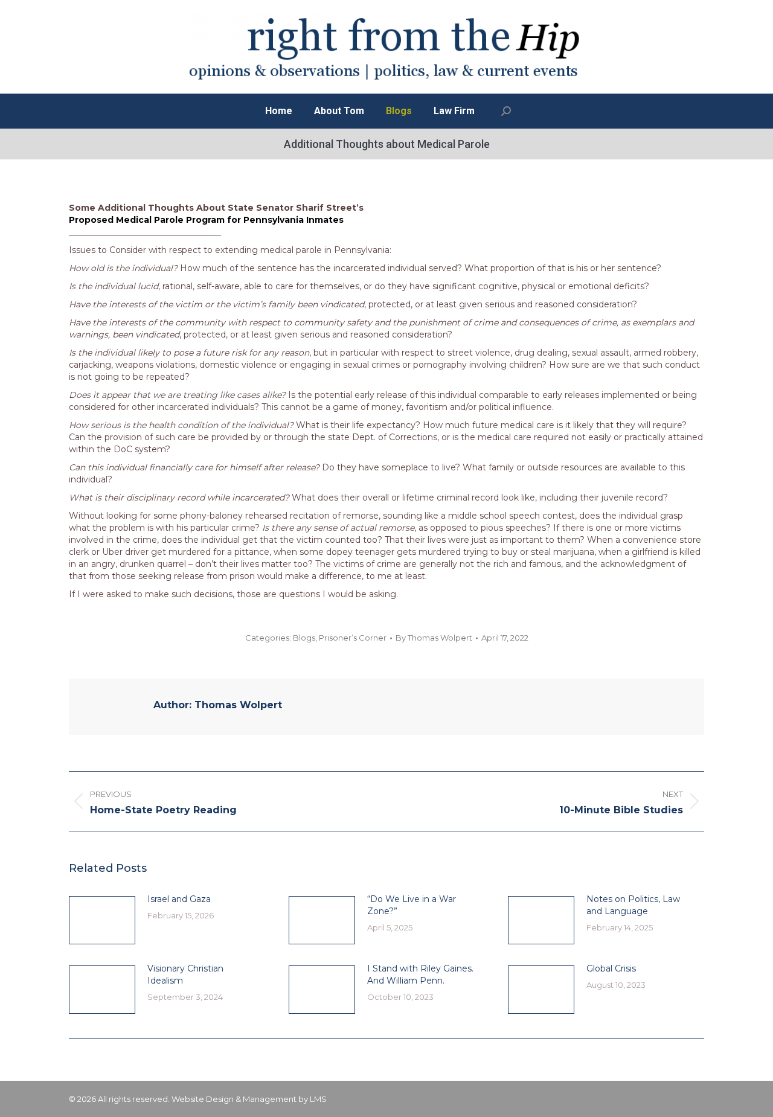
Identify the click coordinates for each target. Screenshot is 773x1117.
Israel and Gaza (179, 899)
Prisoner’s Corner (352, 637)
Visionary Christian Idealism (185, 974)
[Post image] (102, 920)
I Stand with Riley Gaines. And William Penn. (420, 974)
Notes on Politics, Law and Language (633, 905)
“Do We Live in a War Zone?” (411, 905)
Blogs (304, 637)
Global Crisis (611, 968)
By (434, 637)
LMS (318, 1099)
